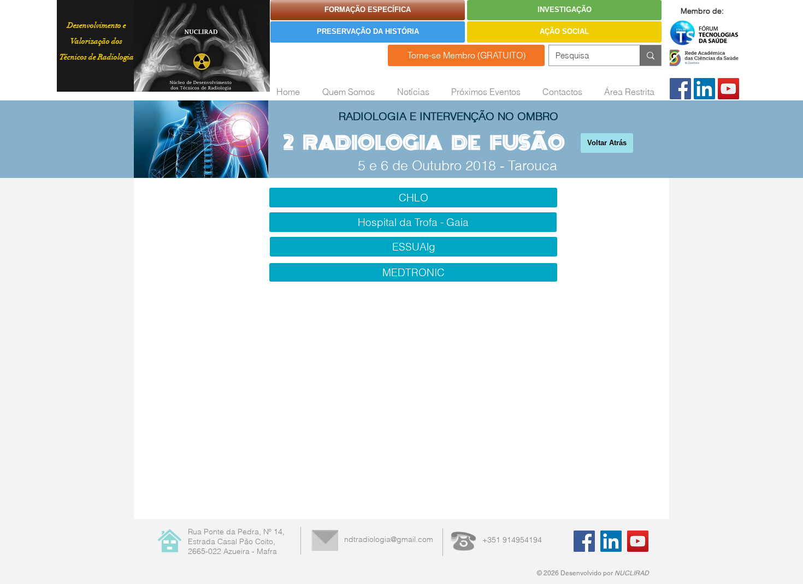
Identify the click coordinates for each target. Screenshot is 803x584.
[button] (413, 222)
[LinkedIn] (704, 88)
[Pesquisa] (650, 55)
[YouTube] (728, 88)
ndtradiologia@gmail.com (388, 539)
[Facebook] (680, 88)
